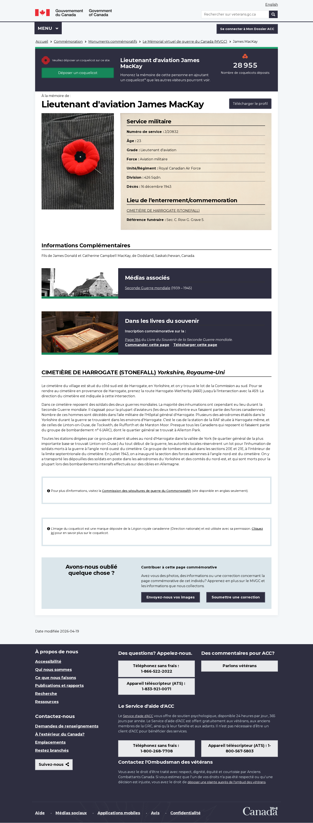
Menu (50, 28)
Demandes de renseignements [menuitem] (66, 726)
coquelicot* (136, 80)
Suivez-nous (56, 766)
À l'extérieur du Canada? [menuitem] (60, 734)
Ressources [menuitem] (47, 701)
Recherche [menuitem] (46, 693)
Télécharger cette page (195, 345)
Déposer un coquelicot (78, 73)
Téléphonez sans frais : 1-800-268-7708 (156, 748)
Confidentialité (185, 813)
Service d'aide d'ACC (138, 716)
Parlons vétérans (240, 666)
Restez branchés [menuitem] (52, 750)
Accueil (42, 42)
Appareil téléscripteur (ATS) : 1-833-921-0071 (156, 686)
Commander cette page (147, 345)
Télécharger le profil (250, 104)
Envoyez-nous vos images (170, 597)
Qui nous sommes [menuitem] (53, 669)
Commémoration (68, 42)
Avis (155, 813)
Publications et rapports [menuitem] (59, 685)
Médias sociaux (71, 813)
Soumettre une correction (236, 597)
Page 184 (133, 340)
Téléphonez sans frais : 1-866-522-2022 (156, 669)
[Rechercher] (273, 14)
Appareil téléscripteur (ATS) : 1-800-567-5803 (239, 748)
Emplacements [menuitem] (50, 742)
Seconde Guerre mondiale (147, 288)
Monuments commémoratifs (112, 42)
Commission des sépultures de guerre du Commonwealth (146, 491)
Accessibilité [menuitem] (48, 661)
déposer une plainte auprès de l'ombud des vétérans (227, 782)
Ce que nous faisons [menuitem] (55, 677)
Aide (40, 813)
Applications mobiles (119, 813)
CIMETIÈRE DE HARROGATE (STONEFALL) (163, 211)
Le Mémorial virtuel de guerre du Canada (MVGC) (185, 42)
